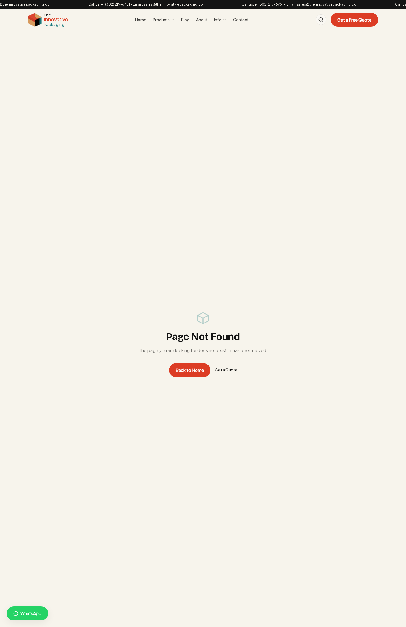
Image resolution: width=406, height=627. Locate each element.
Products (161, 19)
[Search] (321, 19)
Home (140, 19)
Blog (185, 19)
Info (218, 19)
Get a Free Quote (354, 19)
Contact (241, 19)
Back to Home (190, 370)
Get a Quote (226, 369)
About (201, 19)
